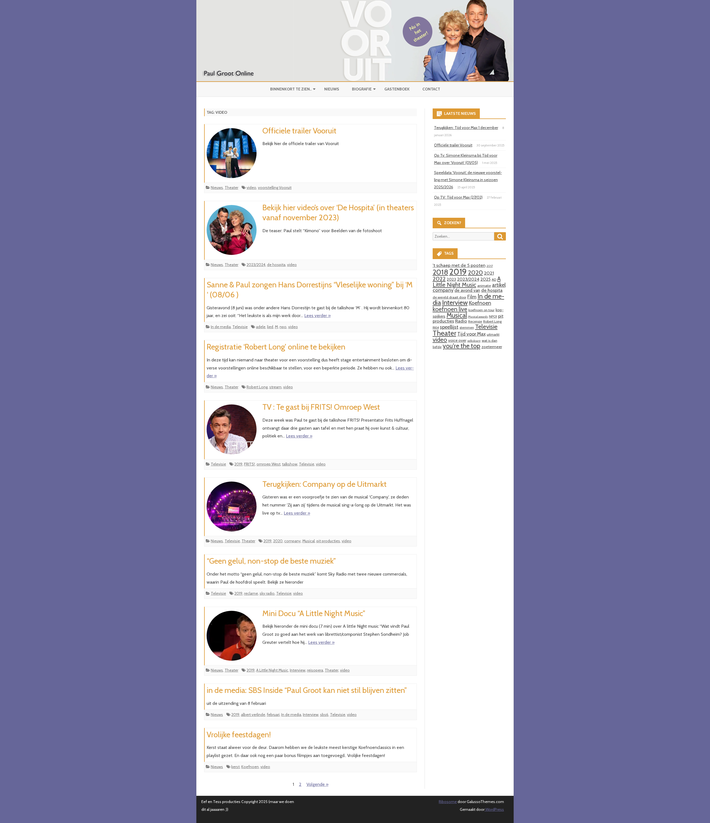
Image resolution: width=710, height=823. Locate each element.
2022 (439, 278)
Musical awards (478, 316)
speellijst (449, 327)
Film (471, 297)
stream (275, 386)
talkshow (289, 464)
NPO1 (493, 316)
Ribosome (448, 801)
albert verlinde (253, 714)
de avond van (467, 290)
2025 (485, 279)
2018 (440, 272)
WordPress (494, 809)
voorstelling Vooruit (274, 187)
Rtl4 (436, 327)
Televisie (240, 326)
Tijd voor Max (471, 334)
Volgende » (317, 784)
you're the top (461, 346)
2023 (451, 279)
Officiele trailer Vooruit (299, 130)
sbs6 (324, 714)
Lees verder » (317, 315)
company (292, 540)
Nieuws (331, 89)
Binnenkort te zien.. (290, 89)
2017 (489, 266)
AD (494, 279)
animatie (484, 285)
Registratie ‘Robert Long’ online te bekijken (276, 346)
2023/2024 (256, 264)
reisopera (315, 670)
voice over (457, 340)
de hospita (276, 264)
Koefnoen (250, 766)
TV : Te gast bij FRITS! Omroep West (321, 407)
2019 (238, 464)
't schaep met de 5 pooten (459, 265)
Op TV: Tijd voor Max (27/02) (458, 197)
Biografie (362, 89)
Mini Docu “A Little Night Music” (313, 613)
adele (260, 326)
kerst (235, 766)
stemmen (467, 327)
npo (283, 326)
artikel (499, 285)
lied (270, 326)
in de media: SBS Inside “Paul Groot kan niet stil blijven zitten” (307, 690)
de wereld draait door (449, 297)
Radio (461, 321)
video (251, 187)
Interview (297, 670)
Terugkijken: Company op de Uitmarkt (324, 484)
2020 (278, 540)
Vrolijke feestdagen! (239, 734)
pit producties (328, 540)
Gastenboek (397, 89)
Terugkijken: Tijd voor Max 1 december (466, 127)
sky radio (267, 593)
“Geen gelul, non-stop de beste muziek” (271, 561)
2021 (489, 273)
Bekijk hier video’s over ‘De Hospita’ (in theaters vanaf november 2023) (338, 212)
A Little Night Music (272, 670)
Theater (231, 187)
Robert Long (257, 386)
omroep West (268, 464)
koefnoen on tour (481, 310)
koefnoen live (450, 309)
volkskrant (474, 341)
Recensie (475, 321)
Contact (431, 89)
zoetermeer (491, 346)
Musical (308, 540)
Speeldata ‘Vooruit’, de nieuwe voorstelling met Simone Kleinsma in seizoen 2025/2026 (468, 179)
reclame (251, 593)
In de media (221, 326)
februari (273, 714)
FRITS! (249, 464)
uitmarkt (493, 334)
